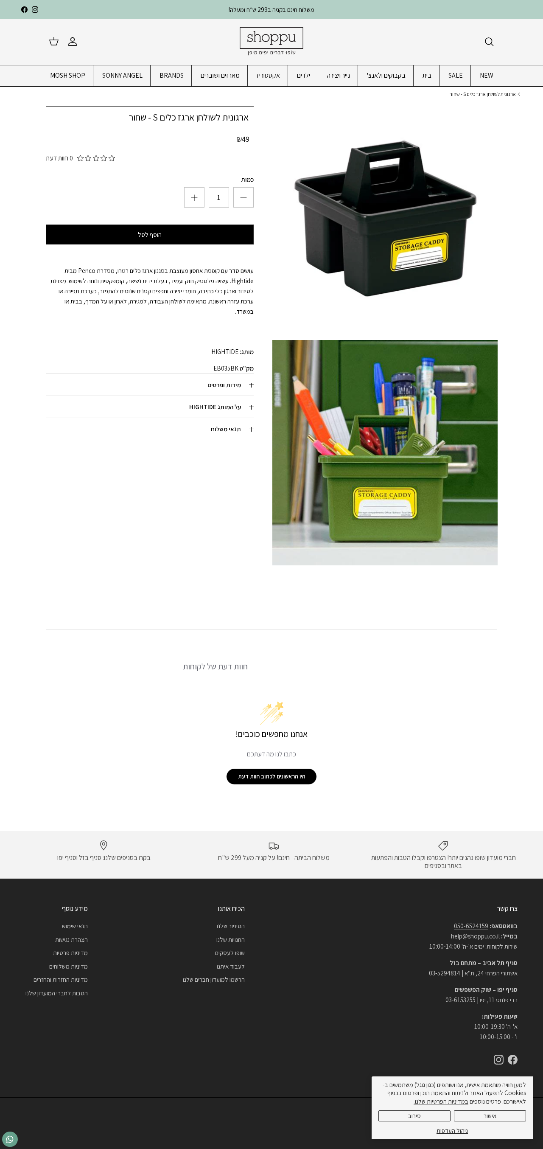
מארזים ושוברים (220, 75)
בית (427, 75)
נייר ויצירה (338, 75)
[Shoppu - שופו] (271, 41)
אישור (490, 1116)
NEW (486, 75)
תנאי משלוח (226, 429)
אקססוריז (268, 75)
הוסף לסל (150, 235)
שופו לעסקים (230, 953)
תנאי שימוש (75, 926)
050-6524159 (471, 926)
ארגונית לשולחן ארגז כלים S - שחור (483, 94)
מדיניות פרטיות (70, 953)
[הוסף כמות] (243, 198)
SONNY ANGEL (122, 75)
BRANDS (172, 75)
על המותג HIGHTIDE (215, 407)
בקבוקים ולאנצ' (386, 75)
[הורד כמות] (194, 198)
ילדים (303, 75)
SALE (455, 75)
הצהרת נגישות (71, 939)
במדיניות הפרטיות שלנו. (441, 1101)
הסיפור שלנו (231, 926)
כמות (247, 180)
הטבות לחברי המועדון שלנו (56, 993)
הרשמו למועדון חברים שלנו (214, 979)
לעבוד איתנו (231, 966)
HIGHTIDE (224, 352)
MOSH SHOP (67, 75)
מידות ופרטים (224, 385)
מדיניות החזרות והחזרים (61, 979)
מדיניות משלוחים (68, 966)
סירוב (414, 1116)
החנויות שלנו (230, 939)
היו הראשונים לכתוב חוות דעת (271, 776)
